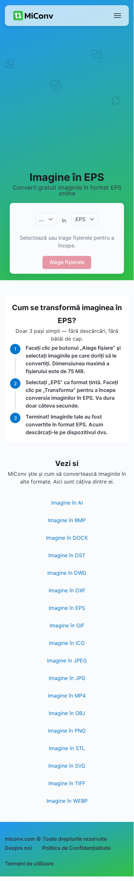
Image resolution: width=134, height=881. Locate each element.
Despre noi (18, 847)
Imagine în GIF (67, 625)
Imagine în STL (67, 748)
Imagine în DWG (66, 573)
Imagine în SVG (66, 765)
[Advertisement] (67, 98)
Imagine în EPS (67, 608)
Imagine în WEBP (67, 801)
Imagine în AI (67, 502)
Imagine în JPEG (67, 660)
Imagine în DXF (67, 590)
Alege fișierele (67, 262)
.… (41, 219)
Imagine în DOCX (67, 538)
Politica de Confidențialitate (76, 847)
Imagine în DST (66, 555)
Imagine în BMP (67, 520)
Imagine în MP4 (67, 695)
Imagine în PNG (67, 730)
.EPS (79, 219)
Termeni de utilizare (29, 863)
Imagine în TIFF (66, 783)
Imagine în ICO (67, 643)
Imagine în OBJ (67, 713)
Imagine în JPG (67, 678)
